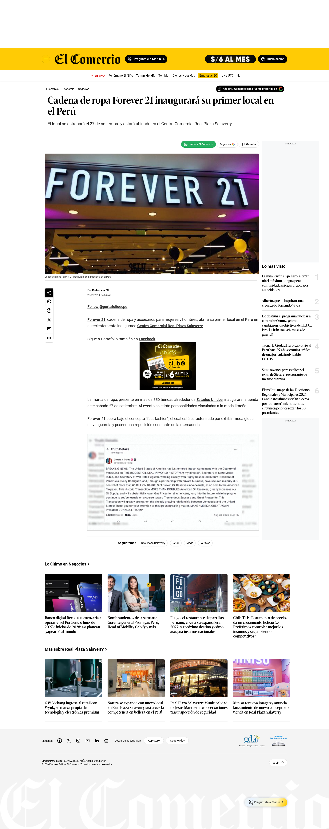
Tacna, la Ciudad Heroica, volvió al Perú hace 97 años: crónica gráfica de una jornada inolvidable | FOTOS (286, 352)
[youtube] (87, 740)
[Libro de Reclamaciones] (278, 740)
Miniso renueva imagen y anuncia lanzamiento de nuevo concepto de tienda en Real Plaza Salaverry (261, 707)
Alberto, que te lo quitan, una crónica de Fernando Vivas (283, 302)
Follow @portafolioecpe (107, 306)
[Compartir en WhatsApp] (49, 301)
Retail (175, 543)
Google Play (177, 740)
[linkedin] (97, 740)
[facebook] (59, 740)
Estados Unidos (209, 399)
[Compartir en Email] (49, 328)
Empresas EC (208, 75)
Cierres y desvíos (183, 75)
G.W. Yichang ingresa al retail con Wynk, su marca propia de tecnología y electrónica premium (72, 707)
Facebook (147, 339)
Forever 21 (96, 319)
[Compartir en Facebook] (49, 310)
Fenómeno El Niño (121, 75)
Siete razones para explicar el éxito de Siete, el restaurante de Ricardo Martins (284, 374)
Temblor (163, 75)
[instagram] (78, 740)
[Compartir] (49, 292)
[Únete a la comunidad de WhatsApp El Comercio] (198, 144)
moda (189, 543)
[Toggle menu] (46, 59)
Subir (275, 762)
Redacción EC (100, 290)
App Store (154, 740)
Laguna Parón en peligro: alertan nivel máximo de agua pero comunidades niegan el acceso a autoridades (285, 283)
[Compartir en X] (49, 319)
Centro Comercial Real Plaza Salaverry (170, 326)
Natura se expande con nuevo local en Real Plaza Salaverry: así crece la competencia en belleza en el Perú (136, 707)
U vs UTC (227, 75)
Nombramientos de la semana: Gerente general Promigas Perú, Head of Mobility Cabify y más (133, 622)
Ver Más (205, 543)
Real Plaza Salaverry (153, 543)
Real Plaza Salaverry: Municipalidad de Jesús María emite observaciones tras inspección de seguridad (199, 707)
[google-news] (106, 740)
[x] (69, 740)
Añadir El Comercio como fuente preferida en (250, 88)
